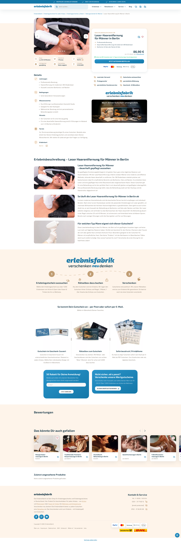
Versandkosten (140, 54)
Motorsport (41, 504)
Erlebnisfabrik (38, 13)
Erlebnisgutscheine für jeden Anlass (54, 13)
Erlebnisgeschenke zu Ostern (75, 13)
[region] (90, 2)
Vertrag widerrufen (90, 540)
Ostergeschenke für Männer (94, 13)
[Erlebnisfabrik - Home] (43, 6)
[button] (58, 51)
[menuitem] (130, 7)
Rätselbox (40, 509)
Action (84, 501)
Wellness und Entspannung (71, 504)
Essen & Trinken (53, 504)
